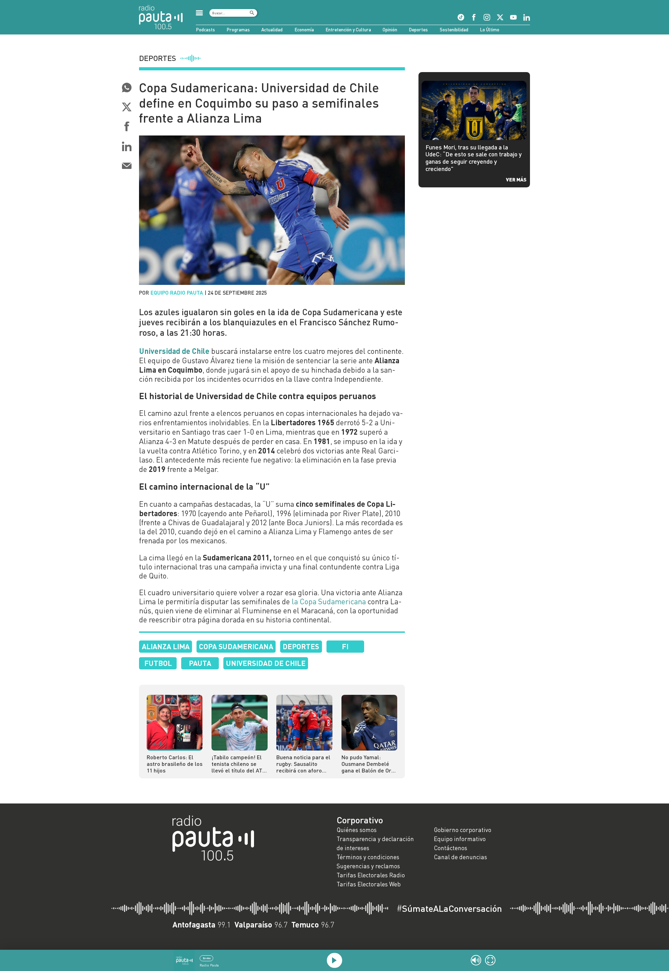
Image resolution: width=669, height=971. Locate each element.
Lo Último (489, 29)
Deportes (418, 29)
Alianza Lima (166, 646)
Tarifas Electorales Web (369, 884)
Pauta (200, 663)
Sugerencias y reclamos (368, 866)
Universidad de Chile (266, 663)
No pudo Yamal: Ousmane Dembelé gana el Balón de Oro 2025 (367, 764)
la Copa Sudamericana (329, 601)
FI (345, 646)
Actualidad (272, 29)
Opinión (390, 29)
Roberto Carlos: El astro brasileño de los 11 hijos (174, 764)
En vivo (206, 958)
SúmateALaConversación (449, 908)
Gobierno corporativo (462, 829)
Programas (238, 29)
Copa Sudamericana (236, 646)
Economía (304, 29)
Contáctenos (450, 848)
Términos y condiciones (368, 857)
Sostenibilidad (454, 29)
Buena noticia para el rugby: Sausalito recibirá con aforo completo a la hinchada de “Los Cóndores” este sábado (303, 764)
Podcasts (205, 29)
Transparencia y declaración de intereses (375, 843)
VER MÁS (516, 179)
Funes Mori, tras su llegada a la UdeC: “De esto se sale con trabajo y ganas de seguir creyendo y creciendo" (473, 157)
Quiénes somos (357, 829)
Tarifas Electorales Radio (371, 875)
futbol (158, 663)
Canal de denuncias (460, 857)
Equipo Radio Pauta (177, 292)
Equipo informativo (460, 838)
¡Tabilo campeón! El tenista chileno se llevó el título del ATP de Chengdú (239, 764)
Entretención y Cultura (348, 29)
